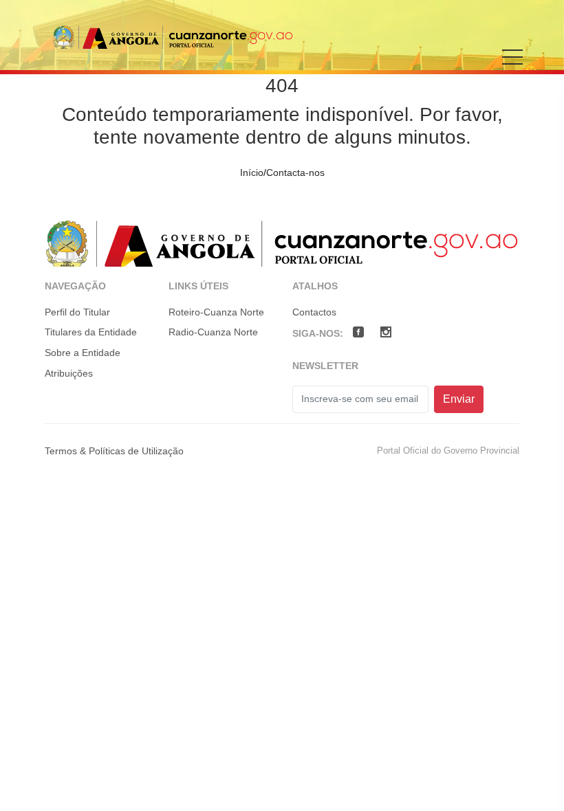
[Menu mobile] (512, 66)
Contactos (314, 312)
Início (251, 172)
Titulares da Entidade (91, 331)
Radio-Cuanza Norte (213, 331)
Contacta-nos (295, 172)
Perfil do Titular (77, 312)
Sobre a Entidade (82, 352)
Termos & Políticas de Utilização (114, 450)
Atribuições (69, 373)
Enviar (459, 399)
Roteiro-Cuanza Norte (216, 312)
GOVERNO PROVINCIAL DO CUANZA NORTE (172, 36)
